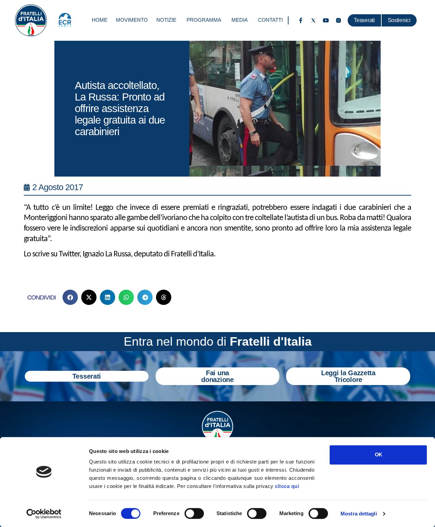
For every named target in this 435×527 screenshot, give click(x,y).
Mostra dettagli (359, 513)
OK (378, 454)
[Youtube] (325, 20)
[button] (70, 297)
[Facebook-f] (300, 20)
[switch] (194, 513)
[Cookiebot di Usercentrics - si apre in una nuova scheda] (44, 514)
